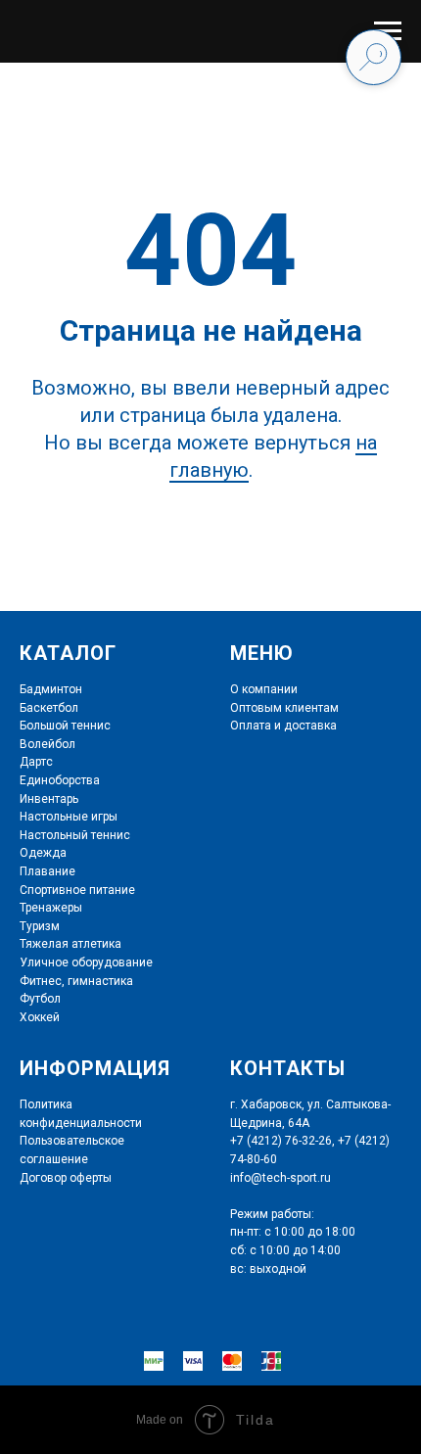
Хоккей (40, 1017)
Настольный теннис (75, 835)
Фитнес (41, 981)
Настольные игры (68, 816)
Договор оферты (66, 1178)
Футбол (40, 999)
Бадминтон (51, 689)
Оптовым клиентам (284, 708)
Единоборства (60, 780)
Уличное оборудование (86, 962)
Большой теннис (65, 725)
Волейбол (47, 744)
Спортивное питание (77, 890)
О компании (264, 689)
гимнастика (99, 981)
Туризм (40, 926)
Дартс (36, 762)
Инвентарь (49, 799)
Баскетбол (49, 708)
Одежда (43, 853)
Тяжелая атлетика (70, 944)
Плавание (47, 871)
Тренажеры (51, 908)
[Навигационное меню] (387, 31)
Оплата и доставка (283, 725)
